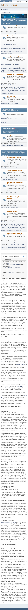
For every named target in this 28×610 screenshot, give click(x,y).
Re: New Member (5, 33)
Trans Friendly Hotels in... (6, 221)
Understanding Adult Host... (7, 103)
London (8, 47)
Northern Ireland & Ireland (7, 71)
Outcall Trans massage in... (7, 64)
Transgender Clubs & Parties (15, 74)
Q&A (2, 361)
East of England (8, 48)
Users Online (7, 270)
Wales (13, 51)
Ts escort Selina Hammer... (7, 44)
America (15, 121)
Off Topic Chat (11, 96)
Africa (18, 121)
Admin (17, 207)
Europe (11, 121)
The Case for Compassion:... (7, 145)
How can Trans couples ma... (7, 168)
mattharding (13, 33)
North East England (17, 70)
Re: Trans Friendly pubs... (6, 84)
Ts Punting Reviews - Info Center (11, 256)
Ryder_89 (15, 179)
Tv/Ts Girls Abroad (12, 113)
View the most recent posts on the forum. (11, 267)
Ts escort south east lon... (6, 242)
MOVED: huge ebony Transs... (7, 207)
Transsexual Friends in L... (6, 194)
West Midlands (16, 48)
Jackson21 (16, 64)
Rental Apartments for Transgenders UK (13, 210)
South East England (15, 47)
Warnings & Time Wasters (14, 170)
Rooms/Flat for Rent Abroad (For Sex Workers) (11, 230)
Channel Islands (8, 53)
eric (15, 44)
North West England (17, 50)
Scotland (9, 51)
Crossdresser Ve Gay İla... (7, 118)
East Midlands (22, 48)
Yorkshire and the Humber (7, 50)
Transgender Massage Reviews (16, 56)
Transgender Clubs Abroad (7, 93)
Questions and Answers (14, 157)
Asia (8, 121)
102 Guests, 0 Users (9, 272)
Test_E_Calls (16, 84)
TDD (8, 263)
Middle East (3, 122)
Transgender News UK (13, 135)
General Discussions (21, 364)
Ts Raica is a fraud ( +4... (6, 179)
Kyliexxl (16, 103)
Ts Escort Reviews (12, 36)
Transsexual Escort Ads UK (14, 233)
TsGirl (15, 194)
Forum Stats (7, 259)
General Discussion (12, 26)
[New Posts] (4, 27)
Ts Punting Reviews (9, 5)
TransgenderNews (19, 145)
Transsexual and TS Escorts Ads (8, 522)
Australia (22, 121)
